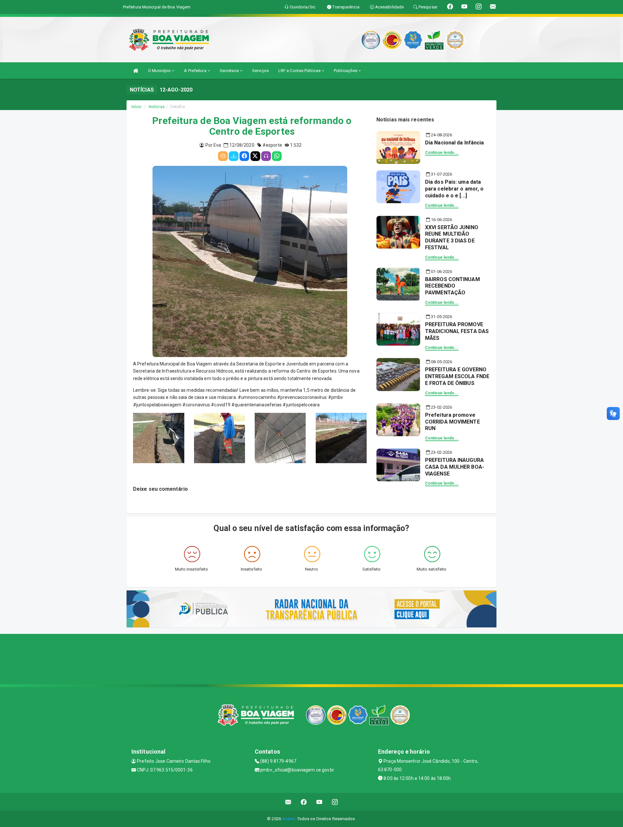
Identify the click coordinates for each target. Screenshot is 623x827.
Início (136, 106)
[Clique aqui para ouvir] (266, 156)
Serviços (260, 70)
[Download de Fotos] (233, 156)
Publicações (346, 70)
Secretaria (230, 70)
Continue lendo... (441, 152)
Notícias (157, 106)
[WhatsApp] (277, 156)
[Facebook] (244, 156)
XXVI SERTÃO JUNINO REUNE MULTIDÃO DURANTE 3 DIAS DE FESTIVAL (451, 237)
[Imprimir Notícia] (223, 156)
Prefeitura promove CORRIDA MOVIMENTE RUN (452, 422)
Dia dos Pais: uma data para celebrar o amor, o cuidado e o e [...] (454, 189)
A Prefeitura (195, 70)
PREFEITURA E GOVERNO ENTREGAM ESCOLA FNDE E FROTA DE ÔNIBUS (457, 376)
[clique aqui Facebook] (304, 802)
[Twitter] (255, 156)
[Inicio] (135, 70)
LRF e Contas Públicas (300, 70)
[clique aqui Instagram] (335, 802)
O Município (160, 70)
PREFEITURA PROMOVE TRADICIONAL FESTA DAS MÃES (457, 331)
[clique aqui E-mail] (288, 802)
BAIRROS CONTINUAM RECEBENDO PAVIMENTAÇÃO (452, 286)
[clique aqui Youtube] (319, 802)
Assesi (288, 818)
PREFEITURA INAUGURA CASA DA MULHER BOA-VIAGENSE (454, 467)
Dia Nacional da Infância (454, 143)
